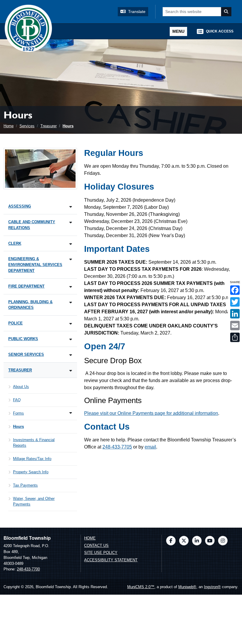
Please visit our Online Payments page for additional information (151, 413)
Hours (68, 126)
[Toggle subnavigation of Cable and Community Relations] (71, 222)
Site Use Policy (100, 552)
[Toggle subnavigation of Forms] (71, 412)
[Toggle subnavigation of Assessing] (71, 206)
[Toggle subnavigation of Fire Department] (71, 286)
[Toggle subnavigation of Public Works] (71, 339)
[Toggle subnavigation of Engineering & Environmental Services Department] (71, 259)
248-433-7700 (28, 569)
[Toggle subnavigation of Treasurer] (71, 370)
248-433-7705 (117, 446)
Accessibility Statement (111, 560)
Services (27, 126)
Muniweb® (187, 587)
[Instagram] (223, 540)
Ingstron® (212, 587)
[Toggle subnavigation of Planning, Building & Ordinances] (71, 302)
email (150, 446)
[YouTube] (210, 540)
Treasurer (48, 126)
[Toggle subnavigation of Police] (71, 323)
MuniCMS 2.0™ (140, 587)
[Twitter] (184, 540)
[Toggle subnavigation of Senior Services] (71, 355)
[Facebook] (171, 540)
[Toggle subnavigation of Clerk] (71, 244)
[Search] (226, 11)
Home (9, 126)
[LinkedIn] (197, 540)
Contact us (96, 545)
